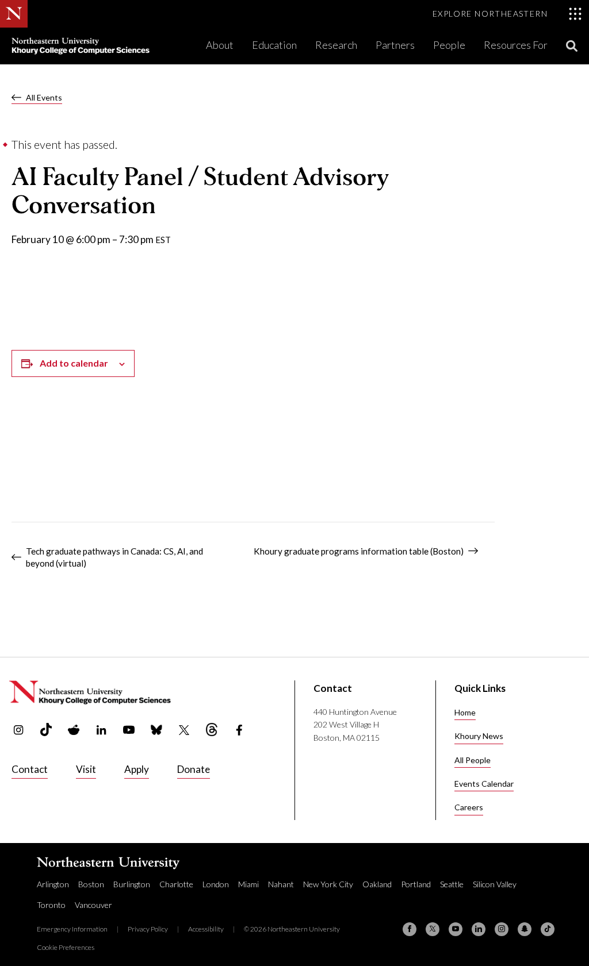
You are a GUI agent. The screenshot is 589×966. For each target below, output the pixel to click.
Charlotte (176, 884)
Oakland (377, 884)
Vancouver (93, 905)
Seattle (452, 884)
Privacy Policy (148, 929)
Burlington (131, 884)
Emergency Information (72, 929)
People (449, 45)
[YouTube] (455, 929)
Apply (136, 769)
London (215, 884)
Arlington (53, 884)
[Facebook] (409, 929)
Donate (193, 769)
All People (472, 760)
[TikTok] (547, 929)
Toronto (51, 905)
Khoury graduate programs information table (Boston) (359, 551)
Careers (468, 807)
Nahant (281, 884)
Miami (248, 884)
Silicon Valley (495, 884)
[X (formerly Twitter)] (432, 929)
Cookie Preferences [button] (65, 947)
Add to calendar (74, 362)
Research (336, 45)
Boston (91, 884)
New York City (328, 884)
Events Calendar (484, 783)
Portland (416, 884)
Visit (86, 769)
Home (465, 712)
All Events (44, 97)
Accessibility (206, 929)
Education (274, 45)
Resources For (516, 45)
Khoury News (478, 736)
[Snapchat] (524, 929)
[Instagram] (501, 929)
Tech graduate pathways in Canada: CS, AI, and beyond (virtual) (114, 557)
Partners (395, 45)
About (220, 45)
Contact (30, 769)
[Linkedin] (478, 929)
